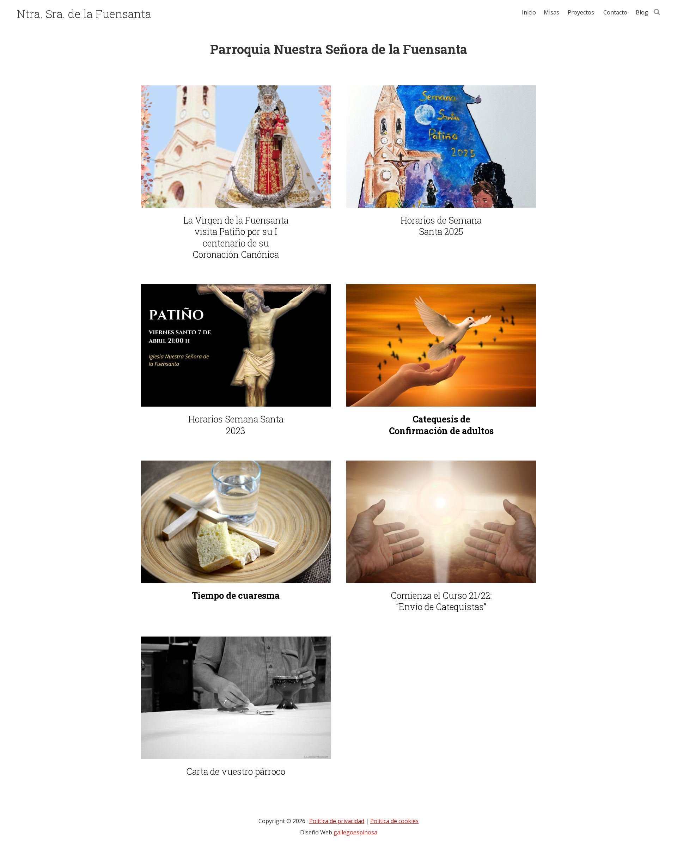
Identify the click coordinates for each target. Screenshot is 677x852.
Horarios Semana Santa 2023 (235, 425)
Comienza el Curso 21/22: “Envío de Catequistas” (441, 601)
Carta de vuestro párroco (235, 771)
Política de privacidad (336, 821)
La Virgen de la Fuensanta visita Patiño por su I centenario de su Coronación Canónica (235, 238)
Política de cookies (394, 821)
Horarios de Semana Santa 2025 (441, 226)
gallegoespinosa (355, 832)
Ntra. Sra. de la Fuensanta (84, 13)
